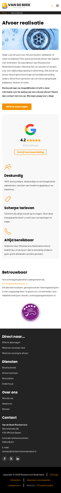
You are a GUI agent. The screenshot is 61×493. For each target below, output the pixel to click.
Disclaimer (15, 480)
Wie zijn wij (7, 398)
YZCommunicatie (44, 485)
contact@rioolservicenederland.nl (19, 451)
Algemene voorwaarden (39, 480)
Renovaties (7, 378)
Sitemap (54, 474)
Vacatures (7, 403)
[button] (57, 5)
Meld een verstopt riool (13, 347)
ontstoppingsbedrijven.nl (15, 283)
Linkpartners (14, 485)
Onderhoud (7, 383)
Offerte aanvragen (17, 106)
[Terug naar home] (16, 5)
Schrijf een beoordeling (30, 152)
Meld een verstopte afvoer (15, 353)
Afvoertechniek (10, 373)
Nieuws (6, 409)
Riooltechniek (9, 367)
